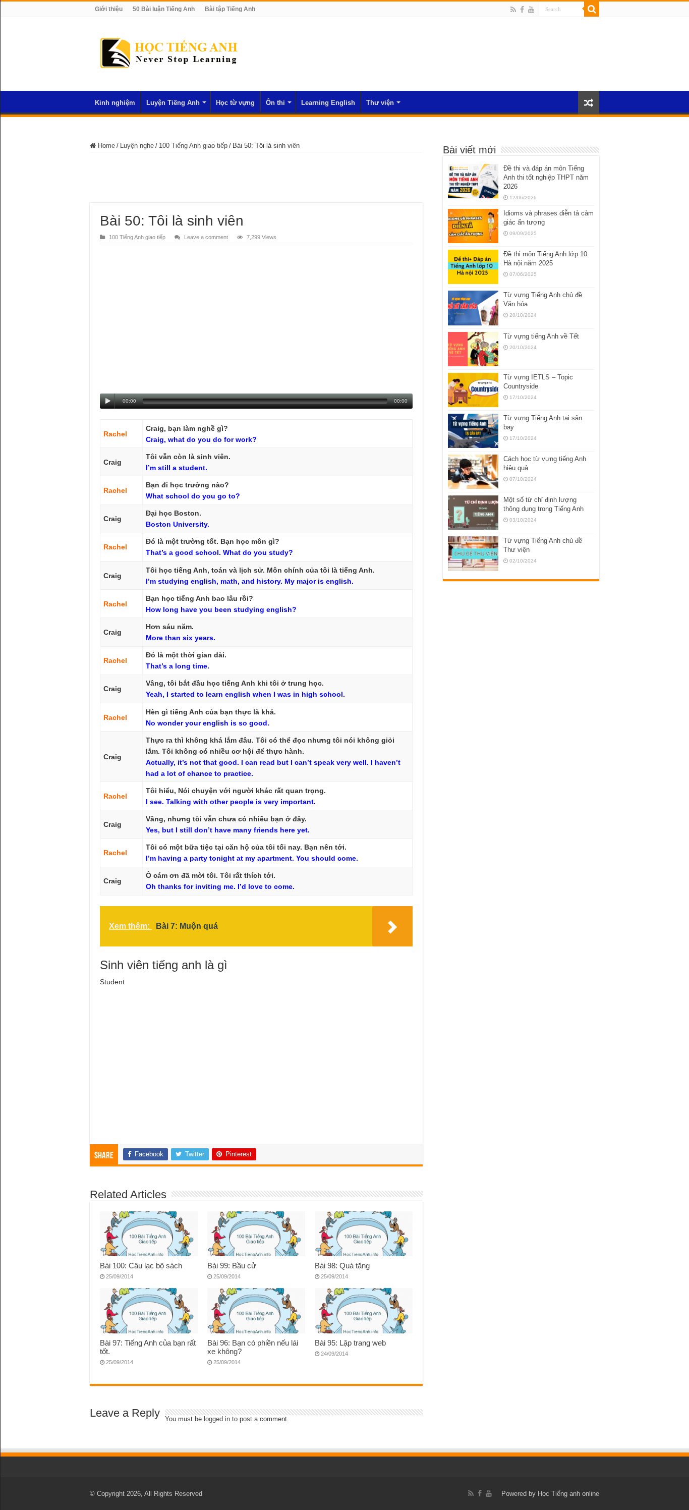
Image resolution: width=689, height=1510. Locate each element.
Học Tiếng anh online (568, 1493)
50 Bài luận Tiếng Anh (164, 9)
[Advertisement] (256, 177)
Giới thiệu (109, 9)
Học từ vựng (235, 102)
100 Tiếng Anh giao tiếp (193, 145)
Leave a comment (206, 237)
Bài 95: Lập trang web (350, 1342)
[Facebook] (522, 10)
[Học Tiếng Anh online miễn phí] (168, 52)
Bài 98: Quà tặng (342, 1265)
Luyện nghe (137, 145)
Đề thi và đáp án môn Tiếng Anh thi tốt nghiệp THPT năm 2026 (546, 177)
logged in (217, 1419)
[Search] (591, 9)
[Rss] (513, 10)
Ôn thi (275, 102)
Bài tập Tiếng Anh (230, 9)
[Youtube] (531, 10)
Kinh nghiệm (115, 102)
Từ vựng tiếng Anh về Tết (541, 336)
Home (105, 145)
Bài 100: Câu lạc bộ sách (141, 1265)
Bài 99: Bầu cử (231, 1265)
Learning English (328, 102)
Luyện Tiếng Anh (173, 102)
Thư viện (380, 102)
